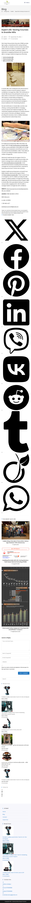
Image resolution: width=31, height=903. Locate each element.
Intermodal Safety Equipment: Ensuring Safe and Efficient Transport (15, 628)
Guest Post (5, 819)
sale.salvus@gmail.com (11, 895)
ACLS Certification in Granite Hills (12, 210)
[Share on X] (16, 242)
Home (4, 811)
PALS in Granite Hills (8, 59)
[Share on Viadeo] (16, 482)
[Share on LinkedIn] (16, 327)
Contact (5, 817)
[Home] (2, 11)
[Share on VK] (16, 383)
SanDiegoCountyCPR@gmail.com (10, 206)
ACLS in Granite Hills (8, 57)
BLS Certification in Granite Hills (19, 145)
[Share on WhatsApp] (16, 513)
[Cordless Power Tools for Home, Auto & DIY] (7, 723)
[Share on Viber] (16, 353)
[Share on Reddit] (16, 410)
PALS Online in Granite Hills (11, 175)
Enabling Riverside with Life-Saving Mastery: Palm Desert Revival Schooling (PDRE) (16, 561)
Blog (4, 814)
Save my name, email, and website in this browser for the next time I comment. (15, 668)
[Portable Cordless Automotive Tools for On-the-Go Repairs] (7, 690)
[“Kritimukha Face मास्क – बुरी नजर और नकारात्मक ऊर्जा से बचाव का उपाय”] (7, 739)
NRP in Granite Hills (8, 60)
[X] (2, 790)
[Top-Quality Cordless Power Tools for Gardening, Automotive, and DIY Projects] (7, 706)
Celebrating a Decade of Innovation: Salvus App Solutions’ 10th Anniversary (15, 541)
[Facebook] (2, 791)
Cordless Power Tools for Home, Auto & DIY (12, 729)
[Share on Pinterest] (16, 296)
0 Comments (14, 39)
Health (5, 39)
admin (5, 37)
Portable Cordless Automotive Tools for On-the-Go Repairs (15, 697)
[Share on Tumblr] (16, 452)
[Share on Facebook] (16, 269)
